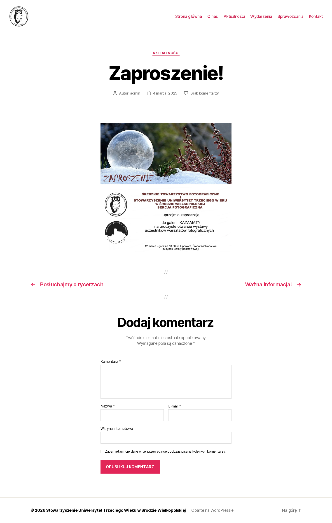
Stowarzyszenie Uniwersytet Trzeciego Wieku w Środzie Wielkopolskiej (116, 510)
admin (135, 93)
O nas (212, 16)
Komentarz (111, 362)
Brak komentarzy (204, 93)
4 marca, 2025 (165, 93)
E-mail (174, 406)
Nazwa (108, 406)
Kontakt (316, 16)
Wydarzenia (261, 16)
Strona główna (188, 16)
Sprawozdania (290, 16)
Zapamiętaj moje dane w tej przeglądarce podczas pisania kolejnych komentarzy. (165, 451)
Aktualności (234, 16)
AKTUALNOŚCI (166, 53)
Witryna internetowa (117, 428)
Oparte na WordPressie (212, 510)
